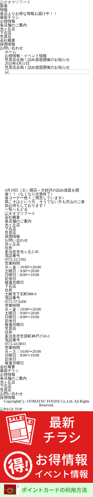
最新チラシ (9, 371)
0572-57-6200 (15, 302)
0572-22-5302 (15, 259)
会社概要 (12, 217)
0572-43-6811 (15, 344)
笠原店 (5, 37)
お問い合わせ (16, 240)
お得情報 (7, 374)
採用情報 (12, 236)
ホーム (10, 52)
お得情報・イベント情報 (26, 56)
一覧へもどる (16, 209)
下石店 (5, 33)
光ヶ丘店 (7, 29)
